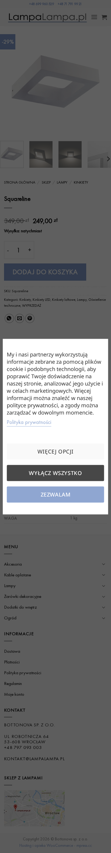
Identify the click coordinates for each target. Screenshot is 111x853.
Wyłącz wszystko (55, 472)
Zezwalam (56, 494)
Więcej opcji (55, 451)
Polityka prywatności (29, 421)
